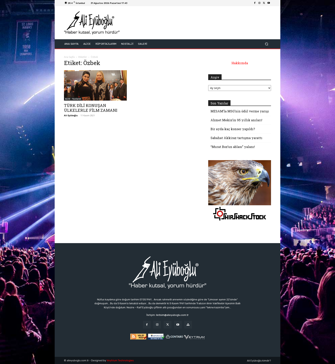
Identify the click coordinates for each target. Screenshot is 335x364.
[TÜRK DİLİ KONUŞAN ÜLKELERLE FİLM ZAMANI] (95, 85)
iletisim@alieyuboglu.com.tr (172, 315)
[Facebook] (254, 3)
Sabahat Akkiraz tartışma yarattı (236, 138)
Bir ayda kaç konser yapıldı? (233, 129)
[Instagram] (259, 3)
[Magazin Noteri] (188, 324)
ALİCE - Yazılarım (73, 98)
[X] (264, 3)
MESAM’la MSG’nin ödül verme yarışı (240, 111)
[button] (266, 43)
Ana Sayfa (69, 57)
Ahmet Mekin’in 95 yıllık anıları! (236, 120)
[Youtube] (268, 3)
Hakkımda (239, 63)
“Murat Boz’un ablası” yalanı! (233, 147)
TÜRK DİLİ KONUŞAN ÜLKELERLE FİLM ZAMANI (90, 108)
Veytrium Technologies (120, 360)
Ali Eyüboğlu (71, 115)
